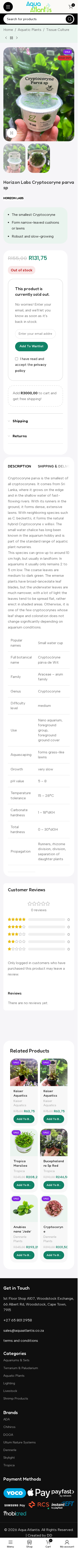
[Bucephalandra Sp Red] (54, 1142)
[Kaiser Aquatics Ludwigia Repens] (24, 1072)
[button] (7, 94)
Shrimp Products (15, 1398)
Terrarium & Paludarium (20, 1368)
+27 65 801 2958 (17, 1320)
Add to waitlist (31, 346)
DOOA (8, 1435)
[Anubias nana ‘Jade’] (24, 1208)
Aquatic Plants (29, 30)
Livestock (10, 1391)
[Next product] (17, 38)
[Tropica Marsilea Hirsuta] (24, 1142)
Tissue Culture (57, 30)
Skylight (9, 1458)
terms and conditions (20, 1340)
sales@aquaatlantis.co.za (23, 1330)
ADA (6, 1419)
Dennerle (9, 1450)
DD (49, 1535)
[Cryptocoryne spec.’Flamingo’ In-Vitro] (54, 1208)
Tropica (19, 1171)
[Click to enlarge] (12, 133)
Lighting (9, 1383)
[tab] (19, 466)
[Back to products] (11, 38)
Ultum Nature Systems (19, 1442)
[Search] (69, 19)
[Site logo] (39, 6)
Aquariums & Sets (16, 1360)
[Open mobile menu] (8, 6)
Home (8, 30)
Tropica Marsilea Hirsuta (20, 1165)
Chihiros (9, 1427)
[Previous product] (6, 38)
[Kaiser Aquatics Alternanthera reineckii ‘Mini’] (54, 1072)
